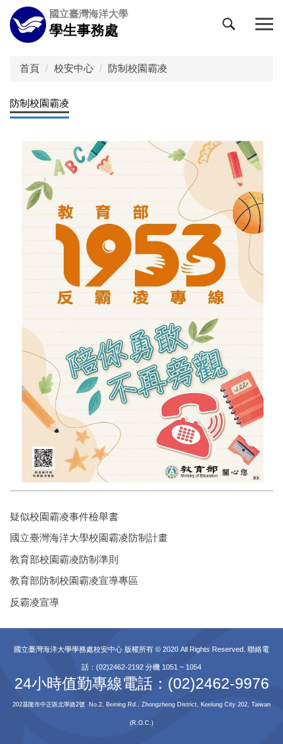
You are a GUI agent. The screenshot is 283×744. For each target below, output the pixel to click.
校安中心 (73, 68)
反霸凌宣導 (34, 602)
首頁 (29, 68)
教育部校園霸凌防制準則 (64, 559)
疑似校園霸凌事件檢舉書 (64, 516)
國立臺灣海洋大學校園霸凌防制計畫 (89, 537)
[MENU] (264, 24)
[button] (231, 27)
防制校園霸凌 (137, 68)
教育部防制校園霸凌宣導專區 (74, 580)
